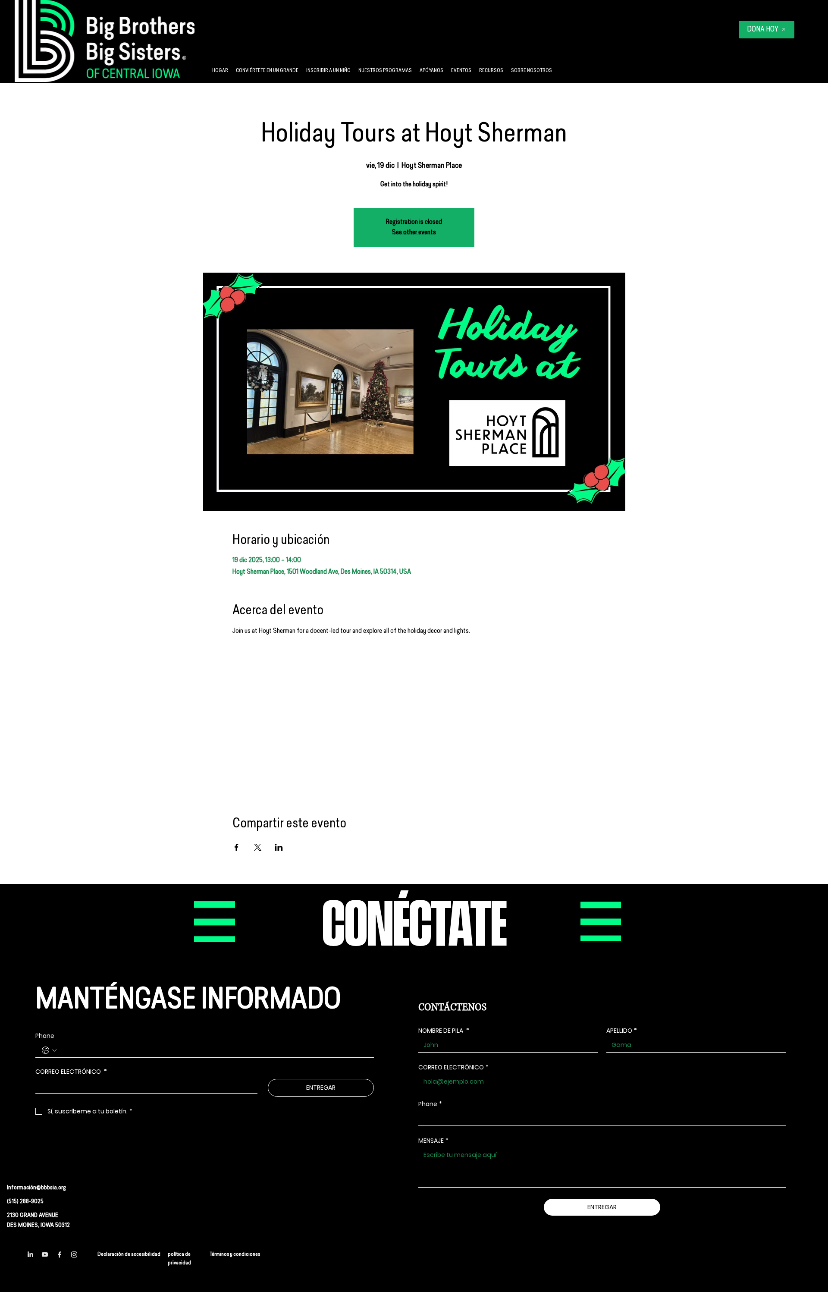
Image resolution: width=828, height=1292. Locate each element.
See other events (414, 232)
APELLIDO (621, 1030)
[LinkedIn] (30, 1254)
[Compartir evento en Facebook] (236, 847)
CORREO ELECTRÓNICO (71, 1071)
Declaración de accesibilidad (128, 1254)
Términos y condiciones (235, 1254)
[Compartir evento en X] (258, 847)
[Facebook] (59, 1254)
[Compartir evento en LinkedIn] (279, 847)
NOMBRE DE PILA (443, 1030)
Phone (44, 1036)
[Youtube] (45, 1254)
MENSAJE (433, 1140)
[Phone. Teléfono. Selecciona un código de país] (49, 1050)
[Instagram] (74, 1254)
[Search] (540, 41)
